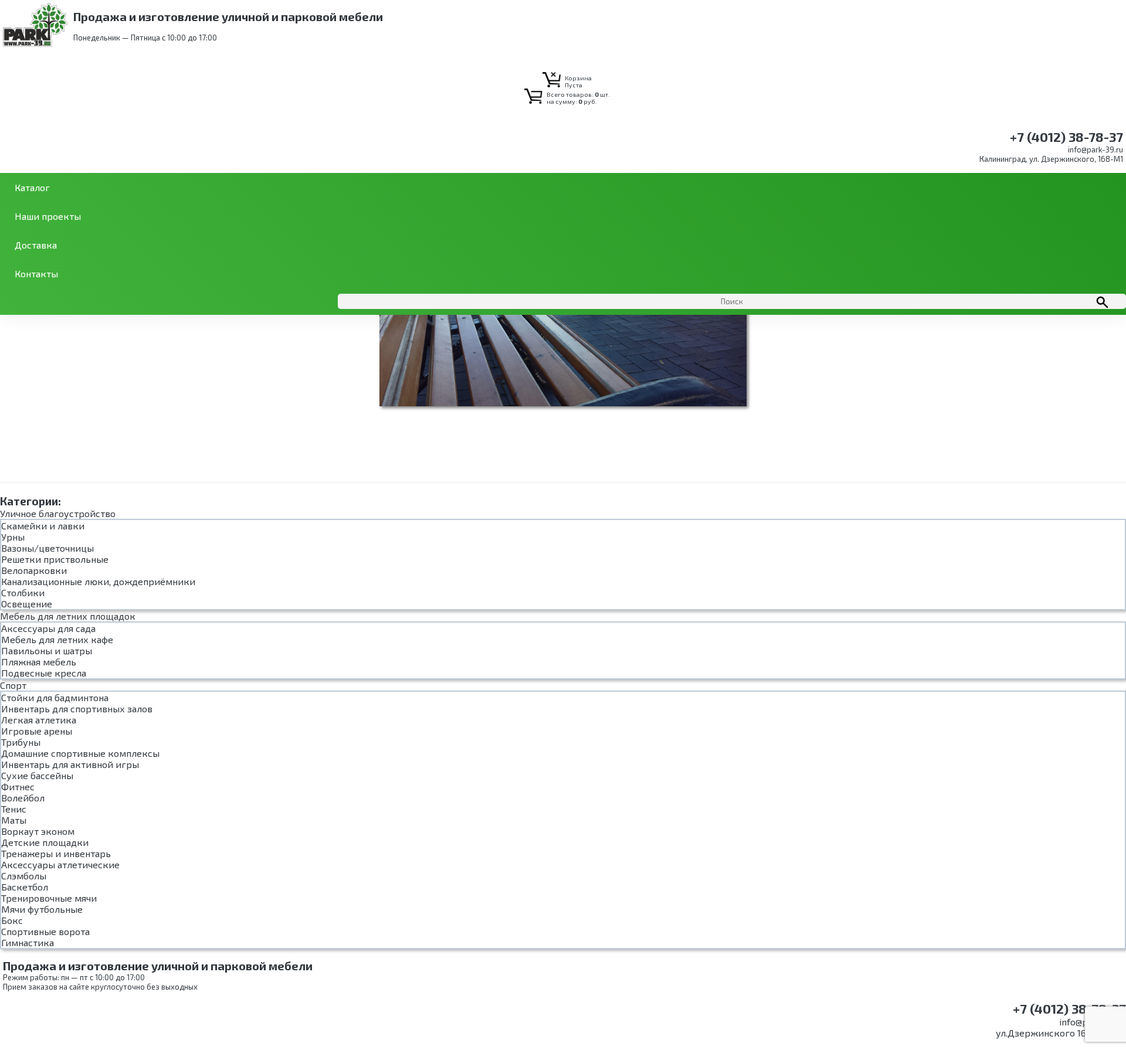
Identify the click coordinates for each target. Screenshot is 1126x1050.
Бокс (12, 920)
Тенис (13, 808)
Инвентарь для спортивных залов (76, 708)
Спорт (13, 685)
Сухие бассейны (37, 775)
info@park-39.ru (1095, 149)
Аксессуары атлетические (60, 864)
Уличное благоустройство (58, 513)
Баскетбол (24, 886)
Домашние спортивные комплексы (80, 753)
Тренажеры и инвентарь (56, 853)
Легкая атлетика (38, 719)
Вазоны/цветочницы (47, 547)
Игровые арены (36, 730)
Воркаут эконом (37, 831)
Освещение (26, 603)
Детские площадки (45, 842)
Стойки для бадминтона (54, 697)
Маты (13, 819)
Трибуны (20, 741)
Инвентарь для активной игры (70, 764)
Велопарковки (34, 570)
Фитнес (18, 786)
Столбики (23, 592)
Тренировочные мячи (49, 897)
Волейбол (23, 797)
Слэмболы (23, 875)
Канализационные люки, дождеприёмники (98, 581)
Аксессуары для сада (48, 628)
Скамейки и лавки (42, 525)
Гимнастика (27, 942)
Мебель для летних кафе (57, 639)
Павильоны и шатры (46, 650)
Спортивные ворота (45, 931)
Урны (13, 536)
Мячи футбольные (42, 909)
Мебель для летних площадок (67, 615)
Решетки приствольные (54, 559)
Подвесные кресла (43, 672)
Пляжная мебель (38, 661)
